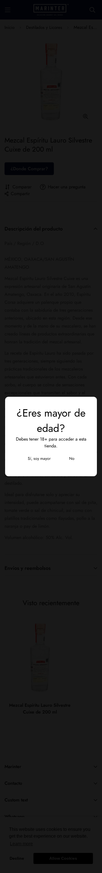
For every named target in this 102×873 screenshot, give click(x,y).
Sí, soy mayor (39, 458)
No (72, 458)
